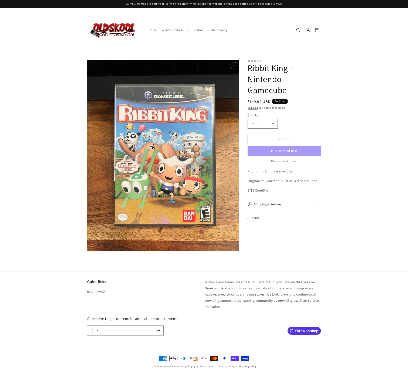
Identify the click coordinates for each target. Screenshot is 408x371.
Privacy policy (227, 366)
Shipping (253, 107)
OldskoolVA (166, 366)
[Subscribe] (158, 330)
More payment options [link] (284, 161)
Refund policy (207, 366)
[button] (174, 30)
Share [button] (256, 218)
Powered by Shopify (185, 366)
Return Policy (96, 291)
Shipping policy (247, 366)
